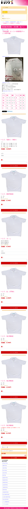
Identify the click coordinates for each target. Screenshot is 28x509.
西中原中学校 (5, 463)
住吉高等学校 (5, 484)
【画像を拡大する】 (6, 56)
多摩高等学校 (5, 482)
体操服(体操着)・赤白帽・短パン (16, 21)
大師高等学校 (5, 487)
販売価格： (3, 149)
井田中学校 (4, 468)
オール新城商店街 (5, 501)
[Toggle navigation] (25, 2)
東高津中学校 (5, 477)
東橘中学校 (4, 465)
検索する (5, 12)
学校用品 (7, 21)
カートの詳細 (14, 457)
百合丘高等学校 (5, 499)
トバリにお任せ (5, 504)
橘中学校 (4, 475)
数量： (2, 160)
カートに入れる (14, 165)
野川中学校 (4, 470)
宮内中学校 (4, 472)
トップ (2, 21)
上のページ (5, 29)
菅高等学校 (4, 489)
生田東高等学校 (5, 492)
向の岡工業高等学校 (6, 496)
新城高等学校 (5, 480)
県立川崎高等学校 (5, 494)
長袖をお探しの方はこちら (8, 91)
